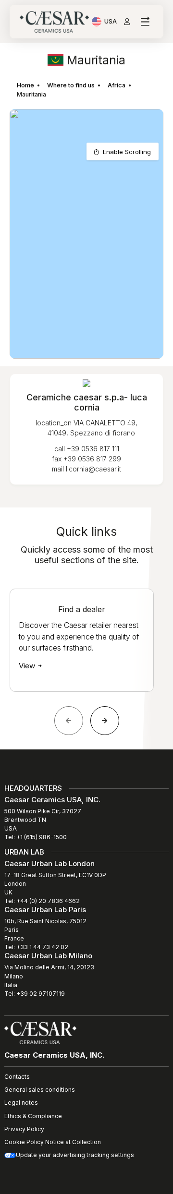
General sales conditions (39, 1089)
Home (25, 85)
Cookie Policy (24, 1142)
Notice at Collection (73, 1142)
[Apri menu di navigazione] (144, 21)
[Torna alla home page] (40, 1032)
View (28, 665)
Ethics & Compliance (33, 1116)
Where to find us (71, 85)
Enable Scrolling (127, 152)
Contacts (17, 1076)
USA (110, 22)
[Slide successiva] (104, 720)
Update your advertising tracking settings (75, 1154)
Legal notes (21, 1102)
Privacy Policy (24, 1129)
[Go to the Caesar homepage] (54, 22)
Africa (116, 85)
